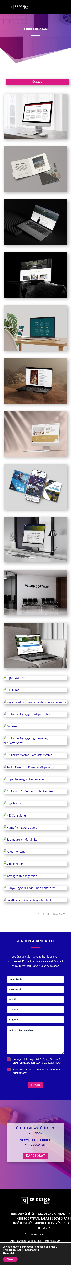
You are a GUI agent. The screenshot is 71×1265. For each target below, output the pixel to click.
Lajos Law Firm (35, 676)
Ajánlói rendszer (35, 1234)
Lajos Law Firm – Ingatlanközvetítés (35, 643)
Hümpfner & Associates (35, 825)
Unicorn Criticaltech (35, 537)
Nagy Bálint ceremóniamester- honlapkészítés (35, 700)
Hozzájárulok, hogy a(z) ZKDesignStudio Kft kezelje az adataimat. (37, 1060)
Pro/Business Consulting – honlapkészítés (35, 898)
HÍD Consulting (35, 813)
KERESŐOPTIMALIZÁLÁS (33, 1218)
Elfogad (10, 1259)
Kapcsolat (35, 1155)
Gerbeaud (35, 431)
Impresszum (53, 1241)
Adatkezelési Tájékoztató (26, 1241)
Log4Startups (35, 801)
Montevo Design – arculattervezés (35, 167)
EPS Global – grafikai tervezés (35, 484)
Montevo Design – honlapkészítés (35, 114)
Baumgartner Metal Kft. (35, 837)
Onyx (35, 379)
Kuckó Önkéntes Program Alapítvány (35, 765)
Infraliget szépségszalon (35, 874)
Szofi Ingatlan (35, 861)
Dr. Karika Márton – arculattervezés (35, 753)
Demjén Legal (35, 326)
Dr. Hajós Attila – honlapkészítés (35, 220)
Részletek (9, 1253)
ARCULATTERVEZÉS (48, 1223)
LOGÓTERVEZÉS (21, 1223)
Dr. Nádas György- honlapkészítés (35, 712)
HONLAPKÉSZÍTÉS (23, 1214)
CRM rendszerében (24, 1062)
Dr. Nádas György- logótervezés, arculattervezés (35, 738)
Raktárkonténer (35, 850)
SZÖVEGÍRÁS (60, 1218)
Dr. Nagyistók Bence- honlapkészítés (35, 789)
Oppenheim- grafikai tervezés (35, 777)
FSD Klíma (35, 688)
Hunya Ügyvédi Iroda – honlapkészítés (35, 886)
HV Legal (35, 273)
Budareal (35, 724)
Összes (37, 81)
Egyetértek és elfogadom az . (36, 1071)
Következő (59, 914)
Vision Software (35, 590)
